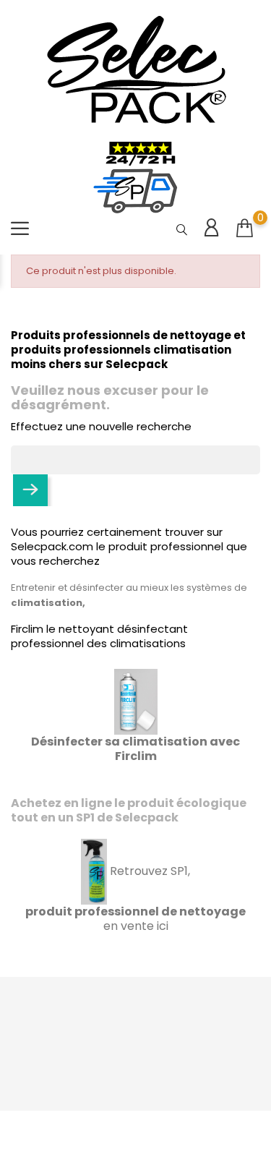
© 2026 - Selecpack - (136, 1129)
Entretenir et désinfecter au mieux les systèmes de (129, 587)
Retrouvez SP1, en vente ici (135, 898)
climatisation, (48, 603)
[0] (244, 228)
